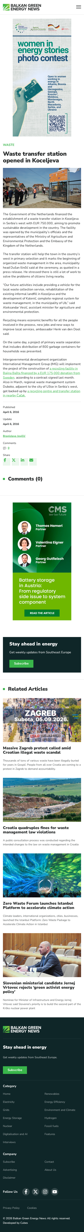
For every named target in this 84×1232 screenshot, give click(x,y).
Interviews (9, 1142)
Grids (6, 1110)
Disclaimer (9, 1177)
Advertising (10, 1170)
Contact (49, 1161)
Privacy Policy (11, 1208)
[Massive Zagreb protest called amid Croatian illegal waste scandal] (42, 720)
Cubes (24, 1223)
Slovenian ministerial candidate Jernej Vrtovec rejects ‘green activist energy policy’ (39, 987)
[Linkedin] (24, 462)
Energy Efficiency (55, 1102)
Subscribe (21, 663)
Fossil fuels (52, 1126)
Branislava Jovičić (14, 436)
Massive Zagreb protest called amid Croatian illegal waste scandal (37, 750)
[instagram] (45, 1191)
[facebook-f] (26, 1191)
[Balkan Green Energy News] (22, 7)
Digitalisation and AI (15, 1134)
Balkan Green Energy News (29, 1218)
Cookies (32, 1208)
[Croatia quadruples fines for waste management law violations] (42, 800)
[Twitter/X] (15, 462)
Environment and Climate (60, 1110)
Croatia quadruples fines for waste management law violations (36, 830)
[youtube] (54, 1191)
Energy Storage (12, 1118)
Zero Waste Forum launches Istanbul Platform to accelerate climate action (38, 905)
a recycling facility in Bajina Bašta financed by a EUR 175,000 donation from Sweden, (41, 373)
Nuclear (7, 1126)
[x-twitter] (35, 1191)
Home (6, 1094)
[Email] (33, 462)
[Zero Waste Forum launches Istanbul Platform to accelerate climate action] (42, 875)
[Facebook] (6, 462)
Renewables (52, 1094)
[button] (78, 7)
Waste (8, 144)
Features (50, 1134)
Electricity (8, 1102)
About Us (50, 1170)
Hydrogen (51, 1118)
